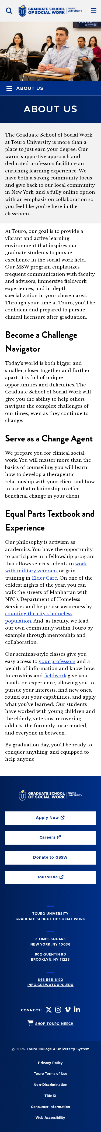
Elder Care (44, 578)
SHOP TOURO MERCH (54, 1023)
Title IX (50, 1096)
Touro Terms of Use (50, 1074)
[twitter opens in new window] (48, 1010)
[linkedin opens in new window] (76, 1010)
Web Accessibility (50, 1118)
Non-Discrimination (50, 1085)
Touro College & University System (58, 1049)
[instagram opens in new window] (57, 1010)
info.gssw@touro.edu (50, 985)
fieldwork (55, 675)
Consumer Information (50, 1107)
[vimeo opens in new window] (67, 1010)
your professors (57, 661)
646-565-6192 (50, 979)
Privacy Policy (50, 1063)
